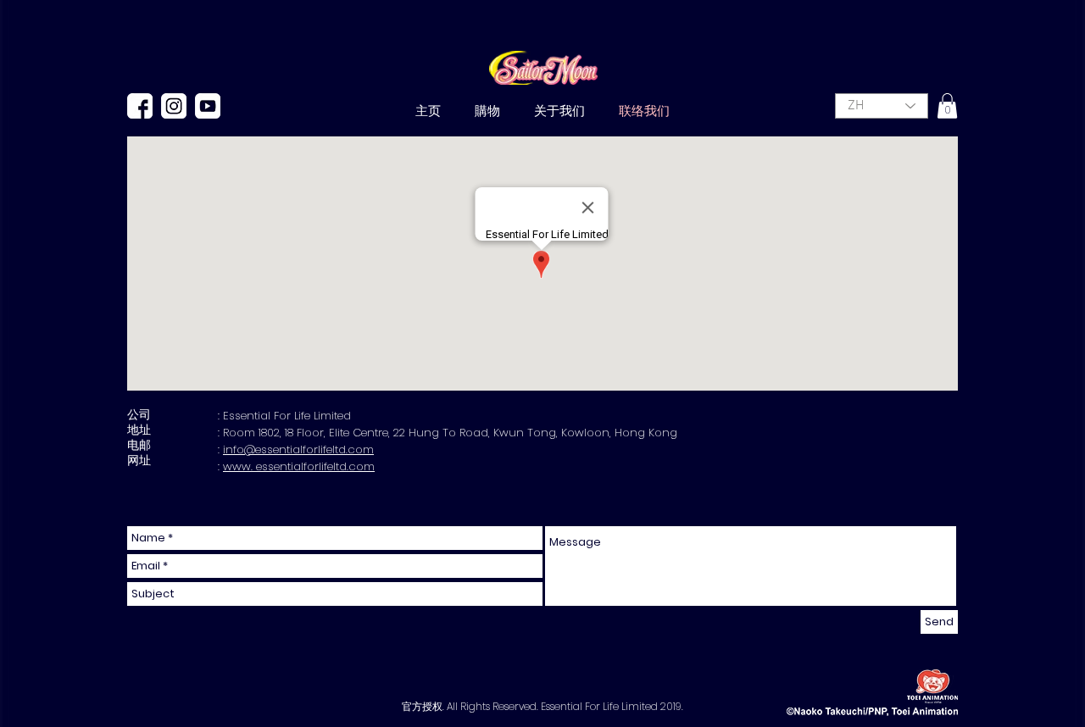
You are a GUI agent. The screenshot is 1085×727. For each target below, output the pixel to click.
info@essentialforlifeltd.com (298, 449)
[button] (947, 106)
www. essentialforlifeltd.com (299, 466)
